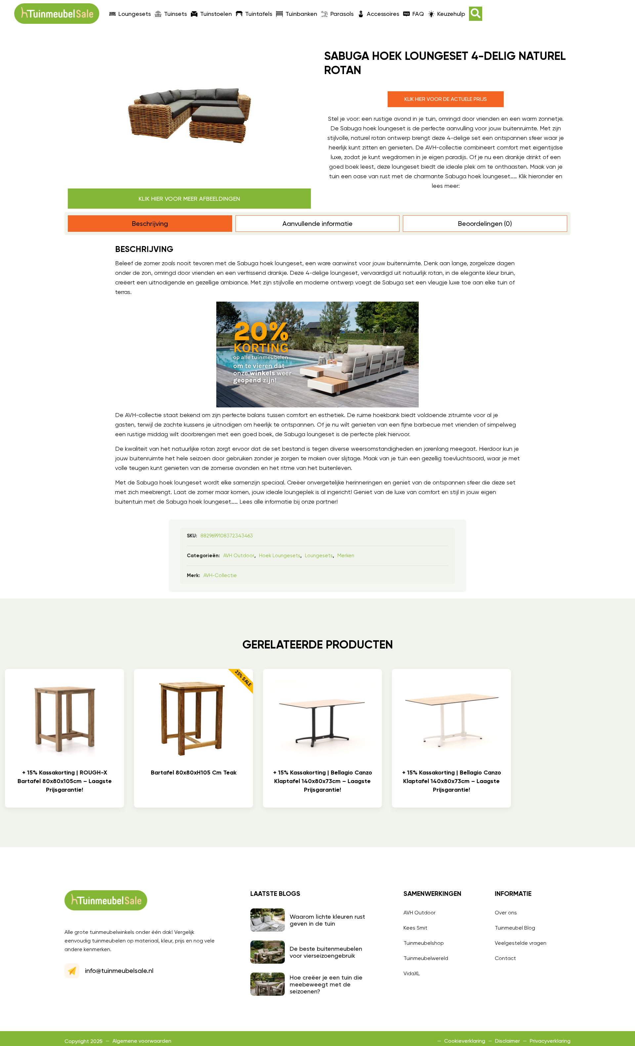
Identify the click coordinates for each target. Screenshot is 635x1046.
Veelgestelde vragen (520, 943)
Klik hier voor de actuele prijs (445, 99)
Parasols (342, 13)
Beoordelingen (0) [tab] (485, 224)
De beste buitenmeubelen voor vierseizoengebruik (326, 952)
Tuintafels (258, 13)
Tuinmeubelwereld (425, 958)
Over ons (506, 912)
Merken (345, 556)
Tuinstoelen (216, 13)
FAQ (418, 13)
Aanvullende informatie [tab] (317, 224)
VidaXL (411, 973)
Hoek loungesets (279, 556)
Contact (505, 958)
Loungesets (134, 13)
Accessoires (383, 13)
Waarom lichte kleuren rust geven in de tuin (327, 920)
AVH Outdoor (238, 556)
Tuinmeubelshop (423, 943)
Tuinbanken (301, 13)
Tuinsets (175, 13)
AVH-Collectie (220, 575)
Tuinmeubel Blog (515, 928)
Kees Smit (415, 928)
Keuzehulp (451, 13)
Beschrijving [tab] (150, 224)
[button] (475, 14)
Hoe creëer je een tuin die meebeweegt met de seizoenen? (326, 984)
